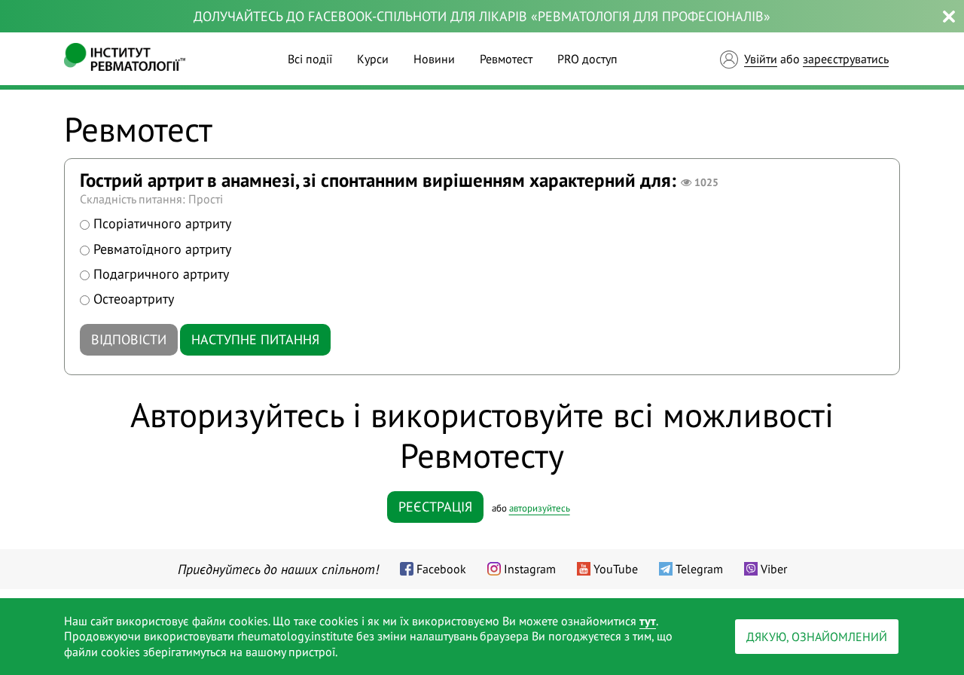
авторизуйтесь (539, 508)
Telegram (699, 568)
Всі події (310, 58)
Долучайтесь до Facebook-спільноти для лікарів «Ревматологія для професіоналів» (482, 16)
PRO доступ (587, 58)
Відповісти (128, 339)
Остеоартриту (133, 298)
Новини (434, 58)
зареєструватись (846, 58)
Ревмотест (506, 58)
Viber (774, 568)
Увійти (760, 58)
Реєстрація (435, 506)
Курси (373, 58)
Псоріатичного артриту (162, 223)
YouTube (615, 568)
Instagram (530, 568)
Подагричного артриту (161, 274)
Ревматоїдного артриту (162, 249)
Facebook (441, 568)
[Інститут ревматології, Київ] (124, 59)
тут (647, 620)
